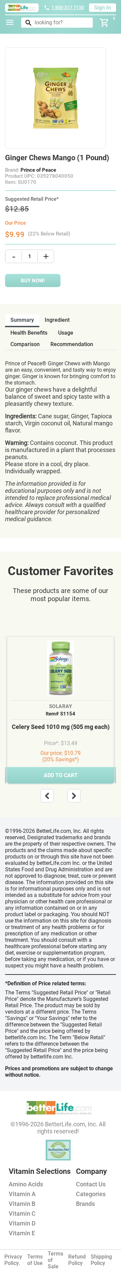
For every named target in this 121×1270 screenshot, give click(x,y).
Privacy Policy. (13, 1259)
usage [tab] (65, 333)
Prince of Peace (38, 170)
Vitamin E (22, 1233)
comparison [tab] (25, 344)
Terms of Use (35, 1259)
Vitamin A (22, 1193)
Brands (85, 1203)
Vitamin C (22, 1213)
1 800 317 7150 (67, 7)
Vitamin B (22, 1203)
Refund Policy (77, 1259)
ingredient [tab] (57, 320)
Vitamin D (22, 1223)
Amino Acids (26, 1184)
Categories (91, 1193)
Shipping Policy (101, 1259)
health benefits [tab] (28, 333)
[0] (104, 23)
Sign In (102, 7)
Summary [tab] (22, 320)
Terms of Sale (55, 1260)
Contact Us (91, 1184)
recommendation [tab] (71, 344)
